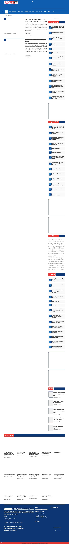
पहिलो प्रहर (14, 33)
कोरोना (52, 250)
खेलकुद (22, 11)
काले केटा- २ (27, 35)
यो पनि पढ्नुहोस (28, 33)
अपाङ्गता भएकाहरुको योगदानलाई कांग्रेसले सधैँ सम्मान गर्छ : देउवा (57, 347)
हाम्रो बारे (37, 521)
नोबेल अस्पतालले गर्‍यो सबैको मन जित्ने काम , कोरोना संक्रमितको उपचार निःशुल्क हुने (57, 64)
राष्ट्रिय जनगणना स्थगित (55, 148)
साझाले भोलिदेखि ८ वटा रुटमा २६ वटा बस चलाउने (58, 402)
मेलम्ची (60, 257)
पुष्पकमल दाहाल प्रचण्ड (59, 255)
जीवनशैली (45, 11)
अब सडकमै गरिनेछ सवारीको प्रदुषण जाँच (58, 427)
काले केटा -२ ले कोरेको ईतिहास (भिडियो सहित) (35, 19)
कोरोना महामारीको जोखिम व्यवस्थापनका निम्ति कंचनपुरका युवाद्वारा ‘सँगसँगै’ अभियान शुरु (58, 39)
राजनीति (33, 11)
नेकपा (52, 253)
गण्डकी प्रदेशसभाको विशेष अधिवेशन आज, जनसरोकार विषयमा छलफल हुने (57, 184)
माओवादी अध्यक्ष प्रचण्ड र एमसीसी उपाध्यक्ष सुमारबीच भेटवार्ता (57, 195)
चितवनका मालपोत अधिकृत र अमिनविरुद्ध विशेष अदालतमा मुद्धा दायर (47, 497)
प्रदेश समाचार (14, 11)
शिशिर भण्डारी (62, 263)
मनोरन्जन (49, 11)
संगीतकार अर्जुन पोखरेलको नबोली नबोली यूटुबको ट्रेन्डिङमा (35, 40)
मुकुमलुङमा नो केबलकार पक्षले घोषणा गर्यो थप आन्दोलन (58, 92)
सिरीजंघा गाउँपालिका (55, 267)
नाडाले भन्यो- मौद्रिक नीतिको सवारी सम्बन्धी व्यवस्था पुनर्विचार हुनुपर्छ (59, 411)
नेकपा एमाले (57, 253)
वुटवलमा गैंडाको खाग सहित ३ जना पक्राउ (33, 496)
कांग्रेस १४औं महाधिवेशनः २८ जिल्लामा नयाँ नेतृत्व (57, 174)
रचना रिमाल (54, 259)
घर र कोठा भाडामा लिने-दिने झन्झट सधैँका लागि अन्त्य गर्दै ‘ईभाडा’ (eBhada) (57, 75)
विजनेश (19, 11)
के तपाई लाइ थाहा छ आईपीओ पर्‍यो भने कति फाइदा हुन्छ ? (57, 44)
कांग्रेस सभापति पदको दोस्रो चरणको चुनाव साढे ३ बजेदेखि (57, 337)
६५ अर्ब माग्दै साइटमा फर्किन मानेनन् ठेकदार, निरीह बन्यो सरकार (8, 497)
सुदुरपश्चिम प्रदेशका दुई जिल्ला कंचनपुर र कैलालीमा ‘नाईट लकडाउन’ (58, 70)
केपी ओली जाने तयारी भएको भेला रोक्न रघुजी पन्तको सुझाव (57, 342)
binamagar (57, 239)
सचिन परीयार (59, 265)
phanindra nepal (56, 244)
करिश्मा (61, 246)
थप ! (16, 514)
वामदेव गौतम (56, 263)
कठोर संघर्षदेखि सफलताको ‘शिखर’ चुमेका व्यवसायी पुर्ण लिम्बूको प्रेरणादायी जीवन (57, 86)
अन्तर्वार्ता (37, 11)
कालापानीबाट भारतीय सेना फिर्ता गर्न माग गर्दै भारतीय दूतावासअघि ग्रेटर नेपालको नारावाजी (58, 58)
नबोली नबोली (31, 35)
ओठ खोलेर (58, 246)
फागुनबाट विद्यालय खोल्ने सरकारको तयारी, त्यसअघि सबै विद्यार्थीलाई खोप (57, 327)
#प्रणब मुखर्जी (51, 239)
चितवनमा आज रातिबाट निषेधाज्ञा (56, 52)
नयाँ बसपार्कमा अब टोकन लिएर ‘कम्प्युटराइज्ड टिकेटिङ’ (58, 418)
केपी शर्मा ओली (57, 248)
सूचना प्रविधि (26, 11)
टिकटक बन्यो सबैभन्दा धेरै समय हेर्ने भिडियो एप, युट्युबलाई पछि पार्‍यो (21, 497)
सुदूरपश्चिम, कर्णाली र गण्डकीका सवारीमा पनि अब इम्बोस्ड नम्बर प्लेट (59, 394)
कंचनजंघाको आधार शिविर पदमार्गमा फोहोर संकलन (57, 81)
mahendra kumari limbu (54, 243)
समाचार (10, 11)
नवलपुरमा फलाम (58, 251)
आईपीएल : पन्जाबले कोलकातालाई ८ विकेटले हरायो (57, 179)
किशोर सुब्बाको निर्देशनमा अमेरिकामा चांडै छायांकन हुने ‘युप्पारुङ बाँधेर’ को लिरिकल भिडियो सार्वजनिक (58, 97)
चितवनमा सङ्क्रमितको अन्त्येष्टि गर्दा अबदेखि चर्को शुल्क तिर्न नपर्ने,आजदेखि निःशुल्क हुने (59, 476)
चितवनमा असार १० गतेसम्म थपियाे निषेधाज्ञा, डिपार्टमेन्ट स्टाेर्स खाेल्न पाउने (57, 189)
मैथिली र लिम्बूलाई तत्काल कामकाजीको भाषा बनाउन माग (57, 332)
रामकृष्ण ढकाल (58, 261)
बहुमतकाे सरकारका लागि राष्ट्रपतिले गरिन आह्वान (57, 33)
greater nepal (61, 241)
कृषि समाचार (40, 11)
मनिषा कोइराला (56, 257)
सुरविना (51, 271)
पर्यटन (30, 11)
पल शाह (53, 255)
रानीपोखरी (53, 261)
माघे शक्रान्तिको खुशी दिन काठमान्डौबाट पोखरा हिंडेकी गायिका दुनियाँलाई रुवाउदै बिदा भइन (58, 27)
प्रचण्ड (51, 257)
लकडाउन (52, 263)
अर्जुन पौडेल (53, 246)
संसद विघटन (52, 265)
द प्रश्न (53, 11)
